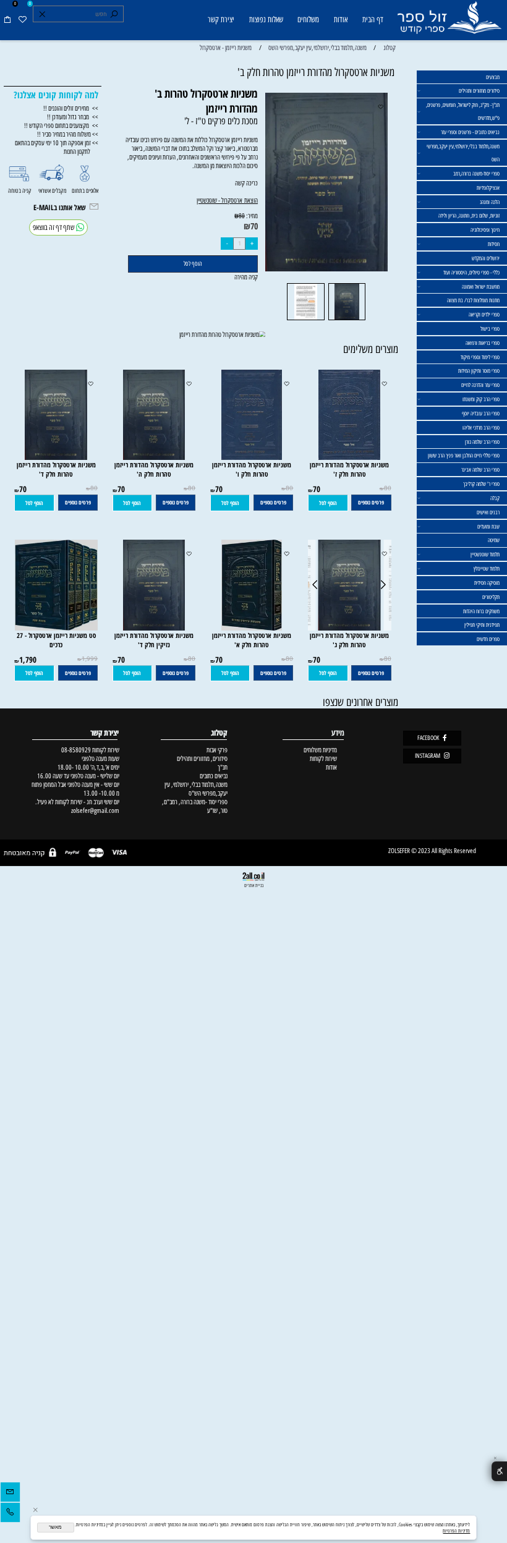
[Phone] (10, 1514)
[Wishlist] (22, 20)
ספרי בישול (490, 328)
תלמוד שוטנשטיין (485, 554)
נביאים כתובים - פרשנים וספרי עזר (470, 132)
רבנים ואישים (488, 512)
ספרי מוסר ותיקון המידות (479, 370)
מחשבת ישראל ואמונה (481, 286)
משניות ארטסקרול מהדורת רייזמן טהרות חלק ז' (349, 469)
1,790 (27, 659)
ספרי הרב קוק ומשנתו (481, 399)
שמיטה (494, 540)
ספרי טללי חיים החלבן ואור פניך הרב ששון (464, 455)
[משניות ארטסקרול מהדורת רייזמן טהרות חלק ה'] (154, 457)
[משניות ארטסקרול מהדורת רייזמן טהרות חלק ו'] (251, 457)
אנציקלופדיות (488, 187)
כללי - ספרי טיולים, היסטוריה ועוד (471, 272)
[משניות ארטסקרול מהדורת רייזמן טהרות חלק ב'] (346, 319)
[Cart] (7, 20)
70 (254, 226)
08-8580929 (76, 750)
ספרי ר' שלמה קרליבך (481, 483)
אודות (340, 19)
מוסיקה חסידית (487, 582)
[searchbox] (78, 14)
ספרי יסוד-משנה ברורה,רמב (476, 173)
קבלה (495, 498)
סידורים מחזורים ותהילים (479, 90)
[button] (328, 503)
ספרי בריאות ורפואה (483, 342)
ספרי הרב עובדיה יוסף (481, 413)
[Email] (10, 1493)
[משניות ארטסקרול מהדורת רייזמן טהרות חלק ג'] (349, 628)
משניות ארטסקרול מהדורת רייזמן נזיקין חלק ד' (154, 640)
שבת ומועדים (488, 526)
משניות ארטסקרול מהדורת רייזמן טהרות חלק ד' (56, 469)
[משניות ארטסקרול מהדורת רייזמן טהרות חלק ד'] (56, 457)
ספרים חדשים (488, 638)
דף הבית (372, 19)
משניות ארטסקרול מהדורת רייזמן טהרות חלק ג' (349, 640)
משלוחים (308, 19)
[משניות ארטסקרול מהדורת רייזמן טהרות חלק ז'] (349, 457)
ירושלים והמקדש (486, 258)
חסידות (494, 243)
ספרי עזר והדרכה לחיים (480, 384)
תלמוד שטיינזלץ (487, 568)
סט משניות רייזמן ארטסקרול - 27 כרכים (56, 640)
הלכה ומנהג (490, 201)
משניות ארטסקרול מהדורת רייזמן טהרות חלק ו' (251, 469)
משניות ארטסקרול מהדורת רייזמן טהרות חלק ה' (154, 469)
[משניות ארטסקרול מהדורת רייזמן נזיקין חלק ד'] (154, 628)
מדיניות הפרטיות (456, 1531)
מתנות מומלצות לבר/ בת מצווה (473, 300)
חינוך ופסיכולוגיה (485, 229)
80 (242, 216)
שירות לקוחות (323, 758)
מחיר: (251, 215)
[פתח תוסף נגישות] (499, 1471)
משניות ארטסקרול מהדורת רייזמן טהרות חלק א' (251, 640)
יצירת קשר (221, 19)
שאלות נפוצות (266, 19)
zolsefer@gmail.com (94, 810)
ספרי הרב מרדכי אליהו (481, 427)
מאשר (55, 1527)
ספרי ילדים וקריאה (484, 314)
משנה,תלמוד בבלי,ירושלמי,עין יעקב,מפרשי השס (463, 153)
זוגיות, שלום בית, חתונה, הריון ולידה (469, 215)
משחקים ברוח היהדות (481, 611)
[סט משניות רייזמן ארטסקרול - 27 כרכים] (56, 628)
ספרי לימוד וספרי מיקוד (480, 357)
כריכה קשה (227, 192)
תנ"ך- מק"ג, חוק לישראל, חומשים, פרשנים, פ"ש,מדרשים (463, 111)
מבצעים (493, 77)
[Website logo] (448, 21)
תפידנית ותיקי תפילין (482, 624)
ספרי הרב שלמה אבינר (480, 469)
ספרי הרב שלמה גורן (482, 441)
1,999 (90, 659)
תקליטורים (491, 596)
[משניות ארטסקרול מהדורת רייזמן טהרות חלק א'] (251, 628)
